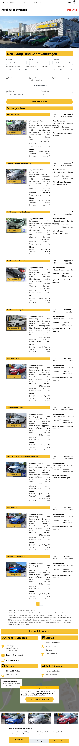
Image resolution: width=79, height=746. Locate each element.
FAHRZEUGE (14, 2)
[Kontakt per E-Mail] (69, 2)
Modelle (32, 60)
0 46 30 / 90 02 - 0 (13, 660)
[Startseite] (74, 2)
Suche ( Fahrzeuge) (39, 101)
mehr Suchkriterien (39, 85)
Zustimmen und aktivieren (39, 699)
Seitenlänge (45, 91)
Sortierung (10, 91)
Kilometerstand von (13, 66)
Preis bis (61, 66)
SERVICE (25, 2)
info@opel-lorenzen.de (15, 655)
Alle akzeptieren (59, 741)
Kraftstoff (56, 60)
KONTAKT (35, 2)
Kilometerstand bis (30, 66)
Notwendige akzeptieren (19, 740)
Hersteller (9, 60)
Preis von (44, 66)
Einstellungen (39, 741)
